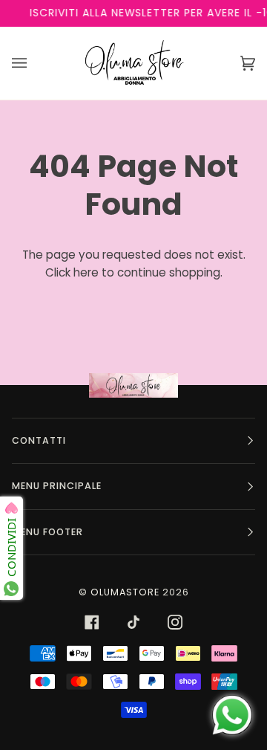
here (86, 272)
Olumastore (124, 592)
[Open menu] (34, 63)
